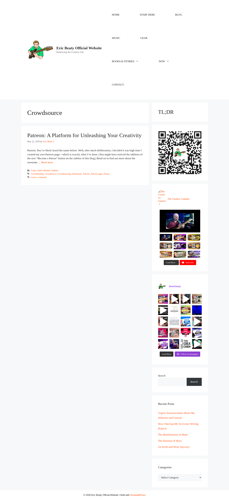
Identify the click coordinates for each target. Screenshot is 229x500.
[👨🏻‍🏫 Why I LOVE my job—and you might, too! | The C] (186, 344)
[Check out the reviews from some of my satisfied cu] (174, 310)
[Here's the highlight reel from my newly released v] (186, 299)
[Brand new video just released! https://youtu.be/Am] (163, 333)
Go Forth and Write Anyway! (174, 446)
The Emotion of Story (170, 440)
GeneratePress (138, 495)
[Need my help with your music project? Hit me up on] (174, 321)
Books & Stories (123, 61)
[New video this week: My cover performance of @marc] (163, 299)
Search (162, 375)
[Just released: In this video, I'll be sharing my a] (174, 333)
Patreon (86, 174)
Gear (143, 38)
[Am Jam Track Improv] (180, 221)
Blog (178, 14)
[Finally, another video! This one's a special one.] (186, 310)
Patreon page (96, 174)
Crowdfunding (37, 174)
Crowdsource (50, 174)
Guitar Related (43, 170)
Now (162, 61)
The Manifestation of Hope (173, 434)
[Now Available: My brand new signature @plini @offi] (186, 333)
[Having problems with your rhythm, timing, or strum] (163, 321)
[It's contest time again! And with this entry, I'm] (174, 344)
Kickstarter (77, 174)
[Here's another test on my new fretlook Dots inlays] (197, 344)
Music (116, 38)
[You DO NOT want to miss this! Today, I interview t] (197, 333)
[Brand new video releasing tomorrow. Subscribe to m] (197, 299)
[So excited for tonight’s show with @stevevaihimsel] (197, 310)
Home (115, 14)
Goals (33, 170)
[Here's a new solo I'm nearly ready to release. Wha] (197, 321)
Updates (54, 170)
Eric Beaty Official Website (79, 48)
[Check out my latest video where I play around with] (163, 344)
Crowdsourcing (64, 174)
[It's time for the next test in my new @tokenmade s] (174, 299)
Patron (106, 174)
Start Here (147, 14)
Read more (47, 162)
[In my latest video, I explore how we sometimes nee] (186, 321)
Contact (118, 84)
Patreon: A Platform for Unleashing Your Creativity (84, 135)
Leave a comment (38, 177)
